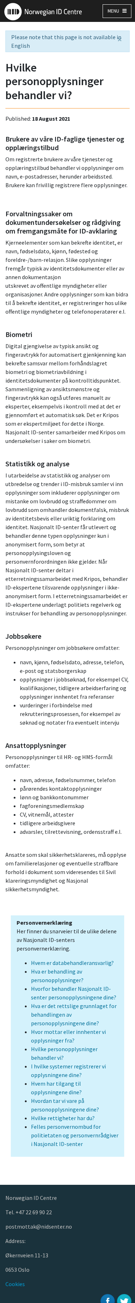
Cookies (15, 1284)
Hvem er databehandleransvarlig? (72, 962)
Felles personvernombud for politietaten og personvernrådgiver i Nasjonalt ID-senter (74, 1135)
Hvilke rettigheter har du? (63, 1118)
